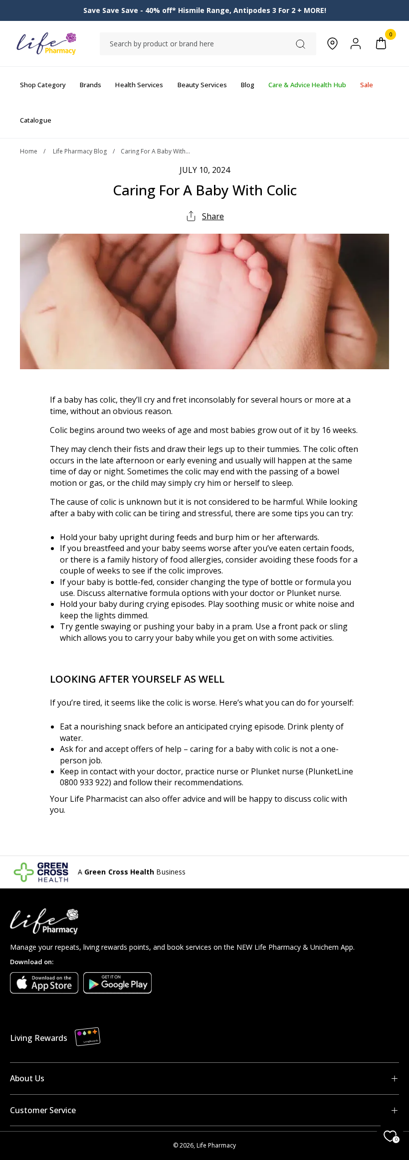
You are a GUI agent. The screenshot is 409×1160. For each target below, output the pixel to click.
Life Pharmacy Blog (80, 151)
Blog (247, 84)
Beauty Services (202, 84)
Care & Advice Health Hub (307, 84)
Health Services (139, 84)
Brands (90, 84)
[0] (381, 43)
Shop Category (43, 84)
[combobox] (208, 43)
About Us (27, 1078)
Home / (35, 151)
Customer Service (43, 1110)
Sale (366, 84)
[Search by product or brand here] (300, 44)
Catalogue (35, 120)
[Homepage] (46, 43)
